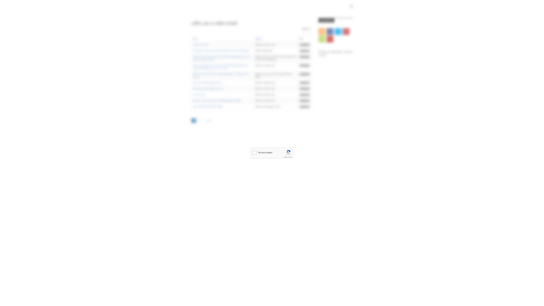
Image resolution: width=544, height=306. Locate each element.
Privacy (285, 157)
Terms (290, 157)
